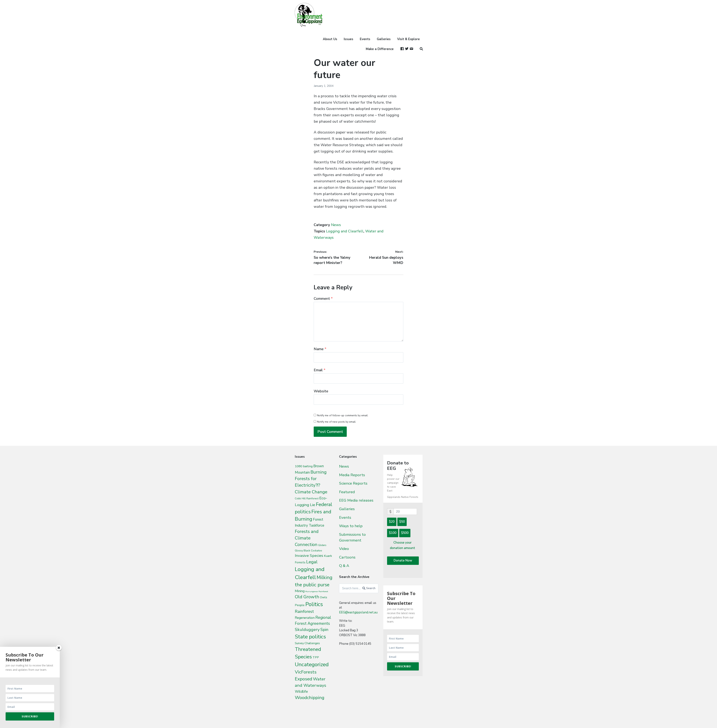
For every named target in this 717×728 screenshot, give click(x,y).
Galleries (384, 39)
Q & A (344, 565)
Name (320, 348)
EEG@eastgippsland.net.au (358, 612)
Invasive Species (309, 555)
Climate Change (311, 492)
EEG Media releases (356, 500)
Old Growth (307, 597)
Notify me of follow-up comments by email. (342, 415)
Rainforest (304, 611)
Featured (347, 491)
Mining (300, 591)
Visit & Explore (408, 39)
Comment (323, 298)
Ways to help (351, 525)
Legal (312, 562)
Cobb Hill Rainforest (307, 498)
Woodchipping (309, 698)
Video (344, 548)
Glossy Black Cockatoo (308, 550)
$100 (392, 533)
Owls (323, 597)
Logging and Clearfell (344, 231)
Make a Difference (380, 49)
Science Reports (353, 483)
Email (319, 370)
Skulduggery (307, 629)
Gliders (322, 545)
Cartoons (347, 557)
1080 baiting (304, 466)
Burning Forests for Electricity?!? (311, 478)
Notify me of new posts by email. (336, 422)
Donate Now (403, 560)
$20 (392, 521)
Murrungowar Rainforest (316, 591)
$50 (402, 521)
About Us (330, 39)
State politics (310, 636)
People (300, 605)
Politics (314, 604)
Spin (324, 629)
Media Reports (352, 474)
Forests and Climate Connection (307, 538)
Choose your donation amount (402, 545)
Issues (348, 39)
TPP (316, 657)
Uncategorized (312, 664)
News (336, 224)
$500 (405, 533)
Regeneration (305, 617)
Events (365, 39)
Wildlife (301, 691)
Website (321, 391)
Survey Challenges (307, 643)
